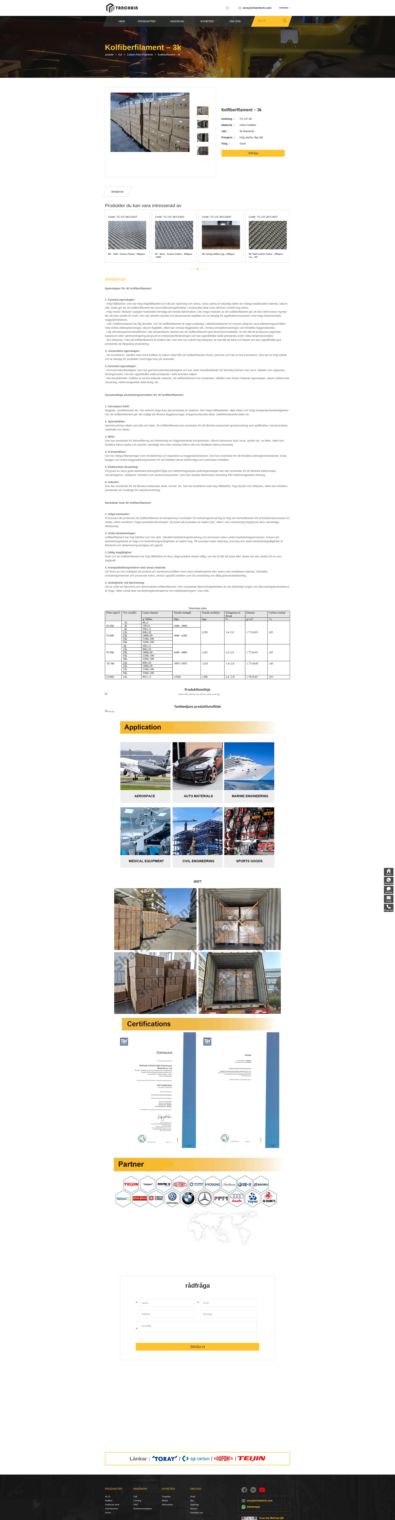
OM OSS (234, 21)
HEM (122, 21)
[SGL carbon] (195, 1459)
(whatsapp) (253, 1506)
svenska (284, 7)
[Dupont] (223, 1459)
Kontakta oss (196, 1512)
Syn (192, 1500)
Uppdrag (194, 1504)
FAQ (135, 1504)
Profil (192, 1496)
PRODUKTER (146, 21)
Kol (120, 54)
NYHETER (207, 21)
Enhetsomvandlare (142, 1508)
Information (167, 1504)
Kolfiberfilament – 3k (169, 54)
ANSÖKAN (177, 21)
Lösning (136, 1500)
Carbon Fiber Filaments (140, 54)
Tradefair (166, 1496)
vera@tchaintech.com (257, 7)
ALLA (107, 1496)
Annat (108, 1512)
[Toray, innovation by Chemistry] (164, 1459)
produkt (109, 54)
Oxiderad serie (112, 1504)
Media (165, 1500)
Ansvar (193, 1508)
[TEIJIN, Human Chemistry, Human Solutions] (251, 1459)
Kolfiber (108, 1500)
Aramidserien (111, 1508)
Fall (135, 1496)
